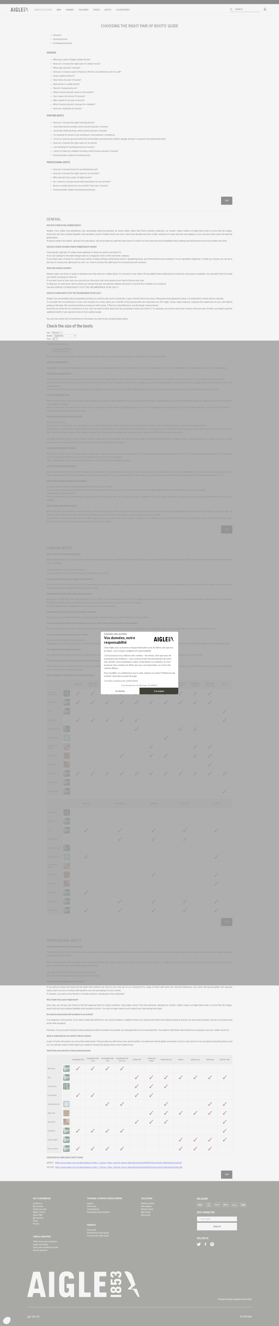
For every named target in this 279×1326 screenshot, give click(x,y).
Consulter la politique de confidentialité (121, 681)
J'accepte (159, 691)
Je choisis (120, 691)
